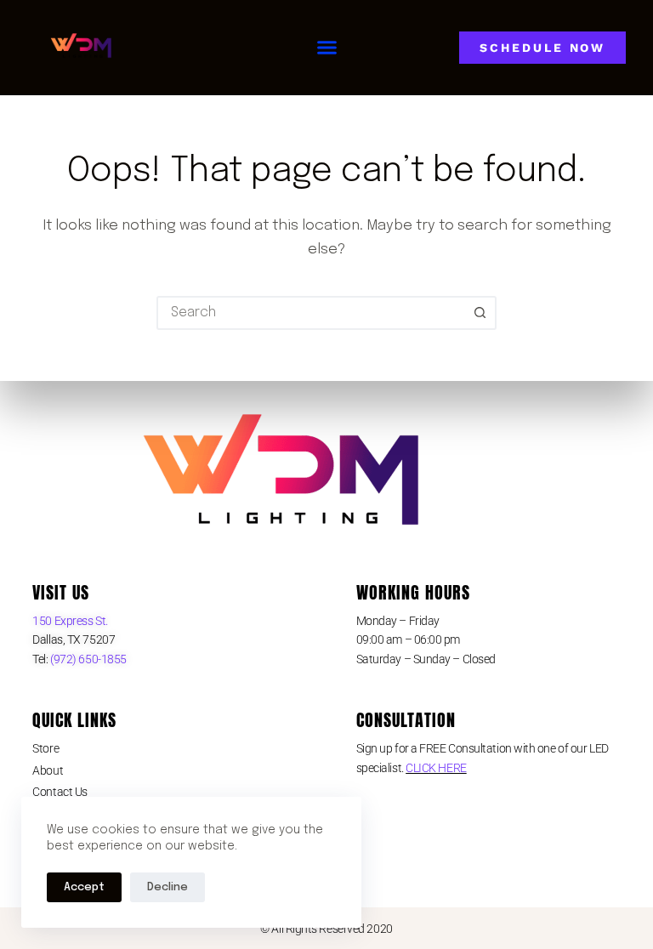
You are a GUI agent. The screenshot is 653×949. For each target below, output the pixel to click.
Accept (84, 887)
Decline (167, 887)
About (47, 770)
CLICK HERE (436, 768)
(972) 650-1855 (87, 659)
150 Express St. (69, 621)
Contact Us (60, 791)
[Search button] (479, 313)
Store (45, 748)
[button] (327, 47)
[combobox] (311, 313)
